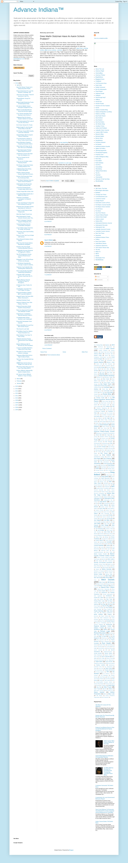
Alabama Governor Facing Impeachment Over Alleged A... (24, 340)
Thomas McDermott (109, 670)
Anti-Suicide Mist (109, 353)
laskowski (112, 538)
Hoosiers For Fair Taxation (103, 105)
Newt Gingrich (102, 590)
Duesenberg (97, 443)
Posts (98, 276)
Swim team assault (110, 663)
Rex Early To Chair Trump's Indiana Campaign (23, 352)
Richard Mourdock (100, 633)
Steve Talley (102, 658)
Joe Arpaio (101, 518)
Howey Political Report (102, 215)
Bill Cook (102, 372)
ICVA (97, 486)
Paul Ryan (110, 604)
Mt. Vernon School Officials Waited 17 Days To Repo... (24, 375)
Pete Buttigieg (109, 607)
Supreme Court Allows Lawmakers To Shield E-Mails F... (23, 199)
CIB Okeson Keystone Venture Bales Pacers (104, 399)
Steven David (110, 658)
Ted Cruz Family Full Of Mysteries (22, 158)
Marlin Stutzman (108, 560)
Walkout (111, 688)
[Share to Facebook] (71, 181)
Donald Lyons (105, 438)
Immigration (107, 486)
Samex (95, 644)
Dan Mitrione (99, 418)
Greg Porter (97, 476)
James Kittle (102, 508)
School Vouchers (98, 646)
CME (113, 406)
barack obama (98, 362)
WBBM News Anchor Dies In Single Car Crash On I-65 (24, 363)
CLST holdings (106, 406)
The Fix (98, 173)
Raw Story (98, 158)
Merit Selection (109, 571)
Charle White (110, 392)
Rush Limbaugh (105, 641)
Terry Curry (109, 668)
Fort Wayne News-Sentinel (103, 207)
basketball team (98, 365)
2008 (16, 402)
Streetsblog (99, 169)
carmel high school (108, 390)
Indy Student (99, 120)
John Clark (107, 523)
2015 (16, 386)
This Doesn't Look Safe (22, 329)
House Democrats (98, 485)
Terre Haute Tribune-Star (102, 247)
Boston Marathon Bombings (107, 375)
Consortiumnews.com (101, 196)
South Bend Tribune (101, 243)
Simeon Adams (108, 653)
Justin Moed (107, 531)
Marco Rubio (109, 552)
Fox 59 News (99, 209)
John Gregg (104, 525)
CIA (108, 397)
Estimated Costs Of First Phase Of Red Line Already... (24, 260)
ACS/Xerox (100, 346)
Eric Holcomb (107, 451)
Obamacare (104, 592)
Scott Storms (110, 648)
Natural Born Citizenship (103, 589)
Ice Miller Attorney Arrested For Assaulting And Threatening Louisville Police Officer (108, 771)
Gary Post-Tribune (100, 213)
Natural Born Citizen (107, 587)
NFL (109, 590)
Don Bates (96, 438)
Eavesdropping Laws (100, 448)
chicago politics (103, 395)
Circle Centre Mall (106, 401)
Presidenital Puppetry (101, 152)
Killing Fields (99, 537)
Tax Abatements (108, 666)
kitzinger (106, 537)
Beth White (106, 369)
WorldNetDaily (99, 259)
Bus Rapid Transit (105, 384)
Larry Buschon (105, 538)
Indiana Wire (99, 221)
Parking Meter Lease (99, 601)
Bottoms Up (99, 377)
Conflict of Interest (98, 409)
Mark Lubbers (111, 559)
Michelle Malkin (100, 136)
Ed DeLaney (110, 448)
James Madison (110, 508)
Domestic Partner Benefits (106, 436)
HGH (110, 481)
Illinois (101, 486)
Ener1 (103, 450)
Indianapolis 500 (98, 498)
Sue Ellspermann (110, 660)
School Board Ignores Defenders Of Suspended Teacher (104, 756)
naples (95, 585)
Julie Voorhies (97, 531)
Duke (111, 443)
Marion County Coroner (100, 553)
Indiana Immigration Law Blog (104, 111)
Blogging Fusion (100, 79)
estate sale (110, 456)
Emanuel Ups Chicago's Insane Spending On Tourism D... (25, 207)
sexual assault (98, 653)
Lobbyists (108, 547)
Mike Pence (106, 577)
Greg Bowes (109, 474)
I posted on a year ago (64, 163)
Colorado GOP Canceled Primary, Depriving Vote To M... (24, 276)
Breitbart (98, 192)
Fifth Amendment (104, 461)
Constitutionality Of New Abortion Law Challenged (24, 318)
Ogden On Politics (100, 148)
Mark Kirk (104, 559)
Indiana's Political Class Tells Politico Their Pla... (24, 303)
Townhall (98, 175)
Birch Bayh (110, 372)
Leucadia (109, 542)
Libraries (106, 543)
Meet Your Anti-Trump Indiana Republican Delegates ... (24, 243)
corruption (102, 413)
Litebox (108, 545)
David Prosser (105, 426)
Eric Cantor (98, 451)
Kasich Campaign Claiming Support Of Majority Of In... (24, 221)
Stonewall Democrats (99, 660)
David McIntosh (104, 425)
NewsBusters (99, 140)
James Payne (109, 510)
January (19, 383)
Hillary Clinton (97, 483)
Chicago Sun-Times (101, 194)
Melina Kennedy (106, 569)
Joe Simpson (103, 521)
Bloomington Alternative (102, 190)
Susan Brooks (109, 661)
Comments (99, 279)
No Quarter (99, 144)
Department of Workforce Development (105, 433)
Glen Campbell (109, 470)
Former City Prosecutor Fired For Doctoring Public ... (24, 177)
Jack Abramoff (107, 503)
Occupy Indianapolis (107, 594)
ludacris (103, 548)
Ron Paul (111, 638)
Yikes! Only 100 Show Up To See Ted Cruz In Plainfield (24, 147)
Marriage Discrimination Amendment (103, 562)
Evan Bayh (97, 458)
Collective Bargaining (101, 408)
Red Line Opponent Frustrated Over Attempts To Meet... (24, 310)
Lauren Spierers (109, 540)
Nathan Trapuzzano (104, 585)
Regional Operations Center (102, 626)
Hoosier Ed (99, 101)
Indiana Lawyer (100, 219)
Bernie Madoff (97, 369)
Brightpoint (103, 380)
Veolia (97, 685)
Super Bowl (99, 661)
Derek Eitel (99, 435)
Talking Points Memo (101, 171)
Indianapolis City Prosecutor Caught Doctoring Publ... (24, 184)
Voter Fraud (97, 688)
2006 (16, 407)
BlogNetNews (99, 77)
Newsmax (98, 235)
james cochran (105, 506)
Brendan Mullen (109, 377)
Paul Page (102, 604)
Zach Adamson (105, 697)
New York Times (100, 233)
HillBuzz (98, 99)
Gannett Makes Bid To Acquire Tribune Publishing (24, 135)
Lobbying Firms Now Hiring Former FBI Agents (23, 169)
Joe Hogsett (97, 520)
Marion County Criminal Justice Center (104, 554)
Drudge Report (100, 200)
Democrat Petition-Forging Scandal (104, 431)
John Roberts (104, 527)
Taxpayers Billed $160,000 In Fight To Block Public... (24, 356)
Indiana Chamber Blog (102, 109)
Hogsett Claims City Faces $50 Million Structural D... (24, 297)
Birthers (96, 374)
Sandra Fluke (102, 644)
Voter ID (104, 688)
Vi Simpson (103, 685)
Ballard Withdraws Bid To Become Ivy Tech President (24, 344)
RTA (107, 639)
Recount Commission (101, 622)
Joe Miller (107, 520)
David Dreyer (99, 423)
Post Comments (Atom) (53, 355)
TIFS (107, 671)
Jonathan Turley (100, 126)
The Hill (98, 249)
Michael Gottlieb (98, 574)
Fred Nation (103, 467)
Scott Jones (107, 646)
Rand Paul (102, 621)
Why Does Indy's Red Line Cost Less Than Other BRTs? (25, 367)
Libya (111, 543)
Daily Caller (99, 85)
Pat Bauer (109, 601)
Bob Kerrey (110, 374)
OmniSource (109, 595)
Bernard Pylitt (110, 367)
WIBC (105, 693)
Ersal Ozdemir (106, 455)
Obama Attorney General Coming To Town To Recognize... (23, 281)
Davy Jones (104, 428)
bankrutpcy (109, 360)
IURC (100, 503)
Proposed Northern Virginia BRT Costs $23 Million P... (24, 293)
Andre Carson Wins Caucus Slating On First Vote (109, 742)
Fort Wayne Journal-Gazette (103, 205)
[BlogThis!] (68, 181)
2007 (16, 405)
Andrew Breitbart (103, 350)
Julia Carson (110, 530)
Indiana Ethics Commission (103, 488)
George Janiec (111, 468)
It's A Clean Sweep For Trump (24, 125)
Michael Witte (109, 574)
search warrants (98, 649)
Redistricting (109, 624)
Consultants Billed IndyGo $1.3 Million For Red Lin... (24, 194)
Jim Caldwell (97, 516)
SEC (106, 649)
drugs (111, 439)
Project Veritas (104, 616)
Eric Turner (104, 453)
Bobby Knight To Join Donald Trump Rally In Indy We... (24, 128)
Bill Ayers (109, 370)
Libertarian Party (98, 543)
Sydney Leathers (100, 665)
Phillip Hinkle (109, 611)
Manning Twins (105, 550)
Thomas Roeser (100, 671)
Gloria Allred (97, 472)
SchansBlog (99, 167)
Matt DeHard (106, 567)
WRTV (97, 253)
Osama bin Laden (98, 597)
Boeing (95, 375)
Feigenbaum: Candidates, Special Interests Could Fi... (24, 314)
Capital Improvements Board (101, 385)
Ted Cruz (101, 668)
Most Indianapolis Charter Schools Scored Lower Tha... (25, 217)
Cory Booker (110, 413)
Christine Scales (100, 397)
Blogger (71, 850)
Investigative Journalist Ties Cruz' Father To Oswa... (24, 289)
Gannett (104, 468)
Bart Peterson (108, 363)
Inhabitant (112, 501)
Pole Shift (96, 612)
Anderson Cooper (98, 348)
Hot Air (97, 107)
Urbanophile (99, 177)
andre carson (110, 348)
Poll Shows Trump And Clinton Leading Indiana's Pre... (24, 165)
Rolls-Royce (104, 638)
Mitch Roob (102, 582)
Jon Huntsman (99, 528)
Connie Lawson (109, 409)
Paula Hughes (97, 605)
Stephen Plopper (108, 655)
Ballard (102, 360)
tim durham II (106, 673)
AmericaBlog (99, 73)
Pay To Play (106, 606)
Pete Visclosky (97, 609)
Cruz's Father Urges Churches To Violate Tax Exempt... (24, 228)
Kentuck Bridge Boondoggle (100, 535)
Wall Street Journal (98, 690)
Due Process (108, 441)
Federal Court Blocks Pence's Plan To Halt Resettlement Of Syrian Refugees (105, 729)
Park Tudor (109, 599)
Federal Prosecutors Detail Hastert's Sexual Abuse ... (24, 307)
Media (97, 569)
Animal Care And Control (107, 352)
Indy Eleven (103, 501)
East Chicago (111, 446)
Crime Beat (97, 414)
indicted (96, 501)
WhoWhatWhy (99, 181)
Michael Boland (98, 572)
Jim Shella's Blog (100, 124)
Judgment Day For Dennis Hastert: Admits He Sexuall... (24, 118)
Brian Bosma (97, 379)
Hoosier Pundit (100, 103)
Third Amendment (98, 670)
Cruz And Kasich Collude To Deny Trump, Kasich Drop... (24, 139)
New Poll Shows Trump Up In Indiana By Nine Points (24, 87)
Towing (100, 680)
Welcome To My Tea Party (103, 179)
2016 (16, 83)
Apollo (106, 355)
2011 (16, 395)
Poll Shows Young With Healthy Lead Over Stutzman (25, 131)
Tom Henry (107, 678)
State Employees (98, 655)
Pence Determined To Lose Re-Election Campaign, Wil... (25, 91)
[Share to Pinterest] (73, 181)
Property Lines (99, 154)
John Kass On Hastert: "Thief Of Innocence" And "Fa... (25, 95)
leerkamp (102, 542)
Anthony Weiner (98, 353)
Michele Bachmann (98, 575)
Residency (97, 629)
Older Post (85, 352)
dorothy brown (104, 439)
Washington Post (100, 257)
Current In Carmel (100, 198)
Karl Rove (101, 533)
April (18, 85)
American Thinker (100, 75)
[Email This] (66, 181)
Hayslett (108, 479)
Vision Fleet (111, 685)
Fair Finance (107, 458)
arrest (106, 358)
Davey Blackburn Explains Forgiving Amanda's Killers (24, 143)
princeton (96, 616)
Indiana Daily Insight (101, 217)
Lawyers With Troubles (102, 132)
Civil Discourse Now (101, 83)
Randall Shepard (110, 621)
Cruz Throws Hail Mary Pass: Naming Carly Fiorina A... (24, 114)
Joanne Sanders (106, 516)
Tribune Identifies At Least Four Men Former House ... (24, 325)
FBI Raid (106, 460)
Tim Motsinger (104, 675)
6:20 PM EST (48, 221)
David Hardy (107, 423)
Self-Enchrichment (108, 651)
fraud (97, 467)
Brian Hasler (106, 379)
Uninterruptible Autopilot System (104, 682)
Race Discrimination (105, 619)
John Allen (110, 521)
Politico (98, 239)
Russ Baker (99, 160)
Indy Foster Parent (100, 116)
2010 (16, 398)
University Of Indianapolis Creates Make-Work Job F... (24, 188)
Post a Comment (47, 348)
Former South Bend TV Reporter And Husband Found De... (25, 203)
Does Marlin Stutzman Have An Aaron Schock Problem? (24, 181)
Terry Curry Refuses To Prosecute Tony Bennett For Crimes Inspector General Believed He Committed (105, 811)
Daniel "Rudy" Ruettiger (107, 419)
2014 (16, 388)
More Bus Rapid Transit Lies (24, 214)
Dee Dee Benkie (109, 429)
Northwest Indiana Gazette (103, 146)
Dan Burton (97, 416)
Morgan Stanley (100, 583)
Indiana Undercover (108, 496)
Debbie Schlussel (100, 87)
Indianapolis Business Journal (104, 223)
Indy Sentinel (99, 118)
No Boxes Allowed (100, 142)
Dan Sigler (107, 418)
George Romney (100, 470)
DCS (111, 428)
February (19, 381)
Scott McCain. (101, 648)
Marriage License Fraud (99, 564)
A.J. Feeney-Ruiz (98, 345)
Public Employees (104, 617)
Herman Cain (103, 481)
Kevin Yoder (111, 535)
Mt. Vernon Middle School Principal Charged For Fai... (24, 106)
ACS (113, 345)
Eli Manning (97, 450)
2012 (16, 393)
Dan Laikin (111, 416)
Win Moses (99, 695)
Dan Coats (104, 416)
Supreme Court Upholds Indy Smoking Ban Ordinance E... (24, 267)
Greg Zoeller (104, 476)
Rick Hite (111, 633)
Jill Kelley (110, 515)
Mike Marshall (97, 577)
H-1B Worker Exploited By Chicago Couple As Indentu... (25, 264)
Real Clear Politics (101, 241)
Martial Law (110, 564)
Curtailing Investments (107, 414)
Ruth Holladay (99, 163)
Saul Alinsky (110, 644)
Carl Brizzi (107, 387)
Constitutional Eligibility (99, 411)
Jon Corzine (111, 527)
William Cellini (111, 693)
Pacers (107, 597)
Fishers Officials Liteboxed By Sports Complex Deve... (24, 371)
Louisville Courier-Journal (103, 231)
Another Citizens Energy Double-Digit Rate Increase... (25, 173)
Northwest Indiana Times (102, 237)
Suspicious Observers (101, 245)
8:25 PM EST (48, 234)
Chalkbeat (98, 81)
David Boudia (111, 421)
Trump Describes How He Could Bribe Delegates (23, 224)
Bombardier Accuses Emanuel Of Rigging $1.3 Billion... (24, 251)
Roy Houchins (100, 639)
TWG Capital (107, 680)
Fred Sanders (111, 467)
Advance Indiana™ (39, 9)
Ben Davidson (107, 365)
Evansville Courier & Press (103, 202)
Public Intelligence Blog (102, 156)
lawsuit (95, 542)
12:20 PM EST (48, 345)
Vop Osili (99, 687)
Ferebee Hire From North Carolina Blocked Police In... (24, 247)
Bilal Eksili (102, 370)
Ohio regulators (98, 595)
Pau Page (107, 602)
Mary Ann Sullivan (105, 565)
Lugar (108, 548)
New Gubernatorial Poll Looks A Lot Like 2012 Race (25, 121)
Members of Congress (99, 571)
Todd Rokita (102, 677)
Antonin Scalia (98, 355)
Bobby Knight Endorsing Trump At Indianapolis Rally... (25, 103)
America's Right (100, 71)
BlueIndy (102, 374)
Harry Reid (101, 479)
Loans (102, 547)
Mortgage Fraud (109, 583)
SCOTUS (98, 165)
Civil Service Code (104, 404)
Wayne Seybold (99, 692)
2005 (16, 409)
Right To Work (102, 636)
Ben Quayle (102, 367)
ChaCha (96, 392)
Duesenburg (105, 443)
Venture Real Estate (98, 683)
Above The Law (100, 69)
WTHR (97, 255)
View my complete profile (101, 38)
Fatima (100, 460)
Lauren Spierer (99, 540)
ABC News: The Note (101, 188)
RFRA (105, 629)
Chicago (96, 395)
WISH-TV (98, 251)
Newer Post (43, 352)
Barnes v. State (110, 362)
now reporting (64, 142)
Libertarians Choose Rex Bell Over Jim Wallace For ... (24, 154)
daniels (95, 421)
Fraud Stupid (99, 91)
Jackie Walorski (104, 505)
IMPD (113, 486)
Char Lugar (102, 392)
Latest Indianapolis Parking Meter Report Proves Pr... (24, 150)
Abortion (107, 345)
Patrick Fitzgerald (98, 602)
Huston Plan (107, 485)
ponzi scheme (98, 614)
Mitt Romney (111, 582)
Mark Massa (99, 560)
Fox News (98, 211)
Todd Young (110, 677)
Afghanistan (109, 346)
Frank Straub (111, 465)
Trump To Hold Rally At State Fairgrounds (24, 211)
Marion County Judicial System (105, 557)
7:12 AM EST (48, 275)
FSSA (97, 468)
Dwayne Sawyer (107, 445)
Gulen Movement (105, 478)
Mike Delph (108, 576)
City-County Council (105, 403)
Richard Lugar (105, 631)
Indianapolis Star (100, 227)
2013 (16, 391)
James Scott (106, 511)
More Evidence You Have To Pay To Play (24, 335)
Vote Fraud (107, 687)
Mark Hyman (97, 559)
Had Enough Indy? (101, 97)
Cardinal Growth (98, 387)
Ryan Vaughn (106, 643)
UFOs (113, 680)
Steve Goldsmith (106, 656)
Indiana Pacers (105, 491)
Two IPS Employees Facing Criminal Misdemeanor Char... (23, 256)
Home (64, 352)
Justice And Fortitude (101, 128)
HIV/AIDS (106, 483)
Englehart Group (110, 450)
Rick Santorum (106, 634)
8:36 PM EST (48, 246)
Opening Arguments (101, 150)
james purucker (97, 511)
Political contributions (107, 612)
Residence (109, 627)
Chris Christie (111, 395)
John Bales (97, 523)
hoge (111, 483)
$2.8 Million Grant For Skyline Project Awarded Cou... (24, 332)
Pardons (101, 599)
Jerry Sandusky (105, 513)
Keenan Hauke (109, 533)
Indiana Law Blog (100, 113)
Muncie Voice (99, 138)
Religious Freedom (99, 627)
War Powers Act (109, 690)
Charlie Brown (97, 394)
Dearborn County (98, 429)
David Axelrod (103, 421)
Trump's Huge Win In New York (24, 191)
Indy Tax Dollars (100, 122)
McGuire (112, 567)
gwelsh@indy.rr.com (19, 59)
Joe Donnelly (109, 518)
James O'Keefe (99, 510)
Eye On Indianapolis (101, 89)
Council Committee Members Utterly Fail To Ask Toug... (24, 348)
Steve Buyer (97, 656)
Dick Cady (107, 435)
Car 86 (111, 385)
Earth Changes (102, 446)
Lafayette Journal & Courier (103, 229)
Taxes (95, 668)
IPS (96, 503)
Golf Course (105, 472)
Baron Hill (99, 363)
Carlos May (105, 389)
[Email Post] (62, 180)
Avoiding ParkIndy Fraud (23, 300)
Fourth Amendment (108, 463)
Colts (111, 408)
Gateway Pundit (100, 93)
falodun (96, 460)
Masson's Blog (99, 134)
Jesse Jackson (102, 515)
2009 (16, 400)
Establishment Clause (99, 456)
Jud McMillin (101, 530)
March (18, 378)
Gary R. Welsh (48, 240)
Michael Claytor (108, 572)
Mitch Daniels (107, 580)
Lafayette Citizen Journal (102, 130)
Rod (109, 636)
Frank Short (103, 465)
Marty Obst (96, 565)
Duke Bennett (97, 445)
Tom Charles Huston (98, 678)
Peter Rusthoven (108, 609)
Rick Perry (97, 634)
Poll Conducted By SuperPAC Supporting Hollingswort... (24, 271)
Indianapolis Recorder (102, 225)
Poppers (110, 614)
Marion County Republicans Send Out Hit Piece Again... (24, 110)
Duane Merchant (98, 441)
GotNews (98, 95)
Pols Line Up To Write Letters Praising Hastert (24, 162)
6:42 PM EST (48, 330)
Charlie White (107, 394)
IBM (113, 485)
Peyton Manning (98, 611)
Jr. (94, 530)
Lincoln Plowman (99, 545)
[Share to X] (70, 181)
